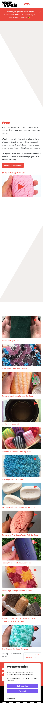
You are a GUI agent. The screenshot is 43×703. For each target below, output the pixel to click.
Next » (37, 656)
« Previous (28, 656)
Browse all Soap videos (12, 165)
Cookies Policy (25, 678)
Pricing (30, 14)
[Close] (40, 11)
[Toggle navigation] (38, 4)
